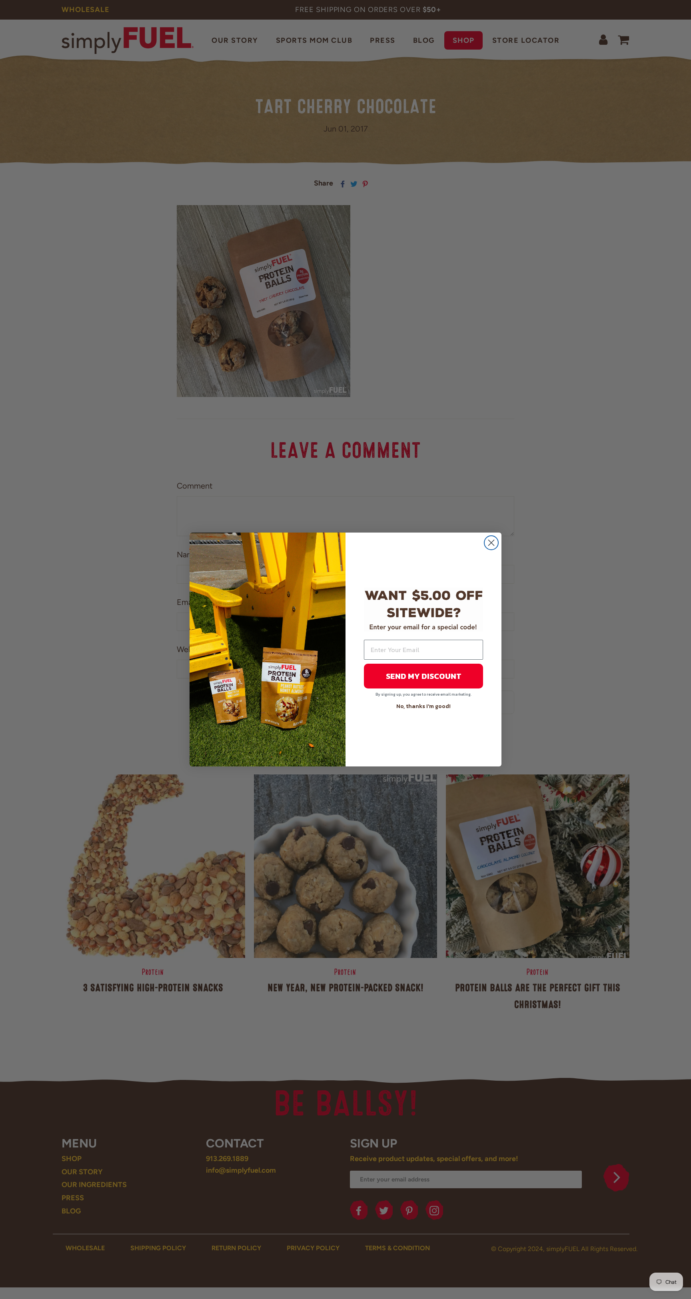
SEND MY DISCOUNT (423, 676)
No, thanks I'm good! (423, 706)
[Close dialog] (491, 543)
